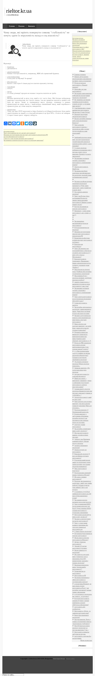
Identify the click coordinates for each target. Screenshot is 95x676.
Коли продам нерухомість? (77, 245)
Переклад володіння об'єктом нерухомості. (79, 115)
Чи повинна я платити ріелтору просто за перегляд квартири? (24, 140)
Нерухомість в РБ (80, 575)
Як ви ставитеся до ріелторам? (79, 551)
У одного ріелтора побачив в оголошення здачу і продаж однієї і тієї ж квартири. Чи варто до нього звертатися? (82, 152)
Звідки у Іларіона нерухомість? (79, 543)
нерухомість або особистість (78, 608)
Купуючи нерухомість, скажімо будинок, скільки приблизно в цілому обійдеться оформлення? (80, 601)
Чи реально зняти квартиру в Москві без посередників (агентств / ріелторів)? (82, 95)
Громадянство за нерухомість (78, 572)
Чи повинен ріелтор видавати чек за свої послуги (81, 501)
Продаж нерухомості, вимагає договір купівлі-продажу (80, 435)
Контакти (31, 26)
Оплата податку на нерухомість (79, 451)
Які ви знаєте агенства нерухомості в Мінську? (80, 539)
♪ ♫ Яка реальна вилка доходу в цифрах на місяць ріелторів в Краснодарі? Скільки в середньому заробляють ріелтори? (81, 355)
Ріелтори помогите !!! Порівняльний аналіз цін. (80, 411)
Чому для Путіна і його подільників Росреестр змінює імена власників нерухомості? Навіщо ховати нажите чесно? (82, 200)
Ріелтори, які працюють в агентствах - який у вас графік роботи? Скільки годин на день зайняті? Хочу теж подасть (82, 485)
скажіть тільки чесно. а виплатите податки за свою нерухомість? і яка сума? (81, 284)
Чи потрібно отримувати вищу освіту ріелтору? (81, 430)
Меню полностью (86, 640)
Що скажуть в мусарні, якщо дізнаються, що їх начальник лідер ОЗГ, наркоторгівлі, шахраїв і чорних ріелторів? (80, 558)
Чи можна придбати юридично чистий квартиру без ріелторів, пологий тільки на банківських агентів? (81, 174)
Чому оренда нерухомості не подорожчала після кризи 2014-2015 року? (82, 299)
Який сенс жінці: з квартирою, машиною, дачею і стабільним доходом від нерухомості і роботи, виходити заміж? (81, 382)
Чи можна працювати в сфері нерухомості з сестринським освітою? (80, 579)
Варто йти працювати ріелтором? (79, 44)
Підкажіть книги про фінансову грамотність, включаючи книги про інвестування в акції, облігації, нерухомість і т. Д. (81, 336)
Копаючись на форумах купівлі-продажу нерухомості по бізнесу (82, 240)
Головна (12, 26)
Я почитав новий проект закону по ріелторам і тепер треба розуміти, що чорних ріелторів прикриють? (81, 463)
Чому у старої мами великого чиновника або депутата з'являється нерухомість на (80, 526)
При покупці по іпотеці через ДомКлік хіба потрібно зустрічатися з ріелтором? (82, 271)
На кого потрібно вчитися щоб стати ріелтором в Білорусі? (81, 120)
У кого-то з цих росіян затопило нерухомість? (19, 138)
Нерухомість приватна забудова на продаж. (80, 633)
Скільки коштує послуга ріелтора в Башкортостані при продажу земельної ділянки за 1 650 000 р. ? (82, 392)
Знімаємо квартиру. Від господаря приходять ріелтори (81, 370)
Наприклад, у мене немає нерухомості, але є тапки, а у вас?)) (81, 213)
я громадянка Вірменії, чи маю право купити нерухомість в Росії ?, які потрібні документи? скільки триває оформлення (81, 588)
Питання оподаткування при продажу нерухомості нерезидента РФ (26, 135)
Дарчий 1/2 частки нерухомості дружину (79, 547)
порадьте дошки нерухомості (78, 425)
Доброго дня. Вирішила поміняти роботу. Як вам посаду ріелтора (81, 441)
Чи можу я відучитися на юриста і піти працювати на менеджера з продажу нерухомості (81, 318)
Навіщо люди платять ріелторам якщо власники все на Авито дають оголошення (81, 79)
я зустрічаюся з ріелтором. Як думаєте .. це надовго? (82, 595)
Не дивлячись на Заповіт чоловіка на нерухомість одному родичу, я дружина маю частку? (81, 103)
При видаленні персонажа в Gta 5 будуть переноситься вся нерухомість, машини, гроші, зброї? (81, 53)
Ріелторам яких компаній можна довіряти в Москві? (81, 474)
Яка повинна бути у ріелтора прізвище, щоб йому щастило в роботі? (82, 278)
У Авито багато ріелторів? (83, 531)
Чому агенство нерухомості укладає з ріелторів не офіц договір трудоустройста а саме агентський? (80, 129)
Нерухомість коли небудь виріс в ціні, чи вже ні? (81, 516)
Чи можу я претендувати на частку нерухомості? (81, 520)
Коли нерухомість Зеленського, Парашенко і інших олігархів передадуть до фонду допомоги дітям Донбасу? (81, 263)
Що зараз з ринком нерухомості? (79, 478)
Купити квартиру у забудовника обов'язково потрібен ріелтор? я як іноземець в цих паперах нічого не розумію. (80, 418)
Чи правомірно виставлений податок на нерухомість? (80, 223)
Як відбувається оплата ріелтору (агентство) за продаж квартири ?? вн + (81, 628)
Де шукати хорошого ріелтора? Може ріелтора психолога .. (80, 364)
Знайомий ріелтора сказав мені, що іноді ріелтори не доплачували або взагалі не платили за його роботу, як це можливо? (82, 141)
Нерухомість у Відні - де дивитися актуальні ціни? (81, 612)
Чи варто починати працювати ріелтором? (79, 40)
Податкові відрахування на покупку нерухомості (82, 534)
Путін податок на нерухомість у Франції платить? (79, 85)
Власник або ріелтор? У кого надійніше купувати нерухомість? (81, 456)
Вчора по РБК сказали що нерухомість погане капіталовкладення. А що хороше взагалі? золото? (81, 346)
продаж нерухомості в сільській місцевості (80, 375)
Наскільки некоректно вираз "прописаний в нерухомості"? (80, 567)
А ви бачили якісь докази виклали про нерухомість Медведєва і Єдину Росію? (81, 110)
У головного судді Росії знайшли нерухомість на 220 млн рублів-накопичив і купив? (81, 495)
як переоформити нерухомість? (14, 137)
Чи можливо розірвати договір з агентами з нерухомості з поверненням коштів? (81, 161)
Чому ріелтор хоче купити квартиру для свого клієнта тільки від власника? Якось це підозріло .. (82, 404)
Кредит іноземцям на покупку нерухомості (80, 208)
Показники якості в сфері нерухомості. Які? (80, 48)
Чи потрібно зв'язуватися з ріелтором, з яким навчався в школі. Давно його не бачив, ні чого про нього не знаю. (82, 310)
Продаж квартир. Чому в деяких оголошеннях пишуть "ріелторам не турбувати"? (81, 621)
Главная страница (80, 74)
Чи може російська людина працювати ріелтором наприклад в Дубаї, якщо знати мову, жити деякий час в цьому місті (82, 185)
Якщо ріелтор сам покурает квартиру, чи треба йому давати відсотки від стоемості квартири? (81, 327)
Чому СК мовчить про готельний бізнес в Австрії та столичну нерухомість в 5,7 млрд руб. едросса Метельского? (81, 252)
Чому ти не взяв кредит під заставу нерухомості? (20, 133)
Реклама (21, 26)
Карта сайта (70, 658)
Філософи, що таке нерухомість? (79, 90)
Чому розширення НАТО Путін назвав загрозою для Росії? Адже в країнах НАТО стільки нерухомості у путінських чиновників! (81, 508)
